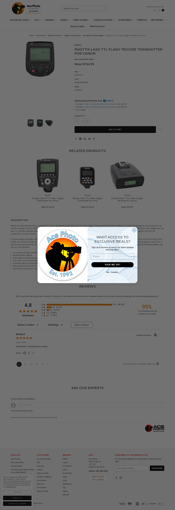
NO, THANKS (112, 272)
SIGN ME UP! (112, 265)
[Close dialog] (134, 230)
